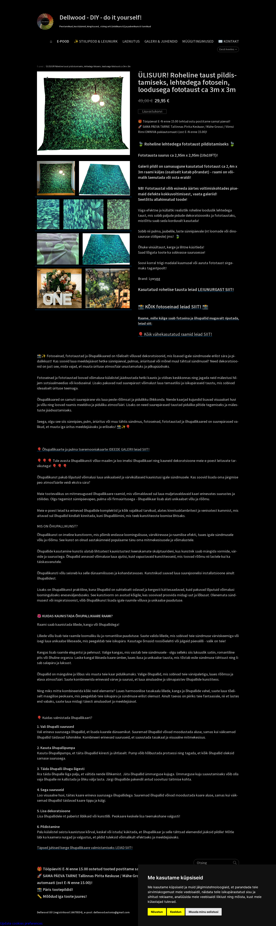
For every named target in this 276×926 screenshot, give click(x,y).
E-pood (63, 41)
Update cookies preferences (21, 923)
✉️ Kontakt (228, 41)
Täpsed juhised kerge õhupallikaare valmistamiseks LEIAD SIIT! (85, 847)
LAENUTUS (131, 41)
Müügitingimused (197, 41)
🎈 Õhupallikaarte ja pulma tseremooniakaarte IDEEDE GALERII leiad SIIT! (93, 449)
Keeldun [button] (175, 911)
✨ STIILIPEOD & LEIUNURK (96, 41)
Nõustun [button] (157, 911)
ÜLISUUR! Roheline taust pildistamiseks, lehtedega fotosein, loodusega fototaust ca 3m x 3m (88, 66)
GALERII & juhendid (160, 41)
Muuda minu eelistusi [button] (203, 911)
